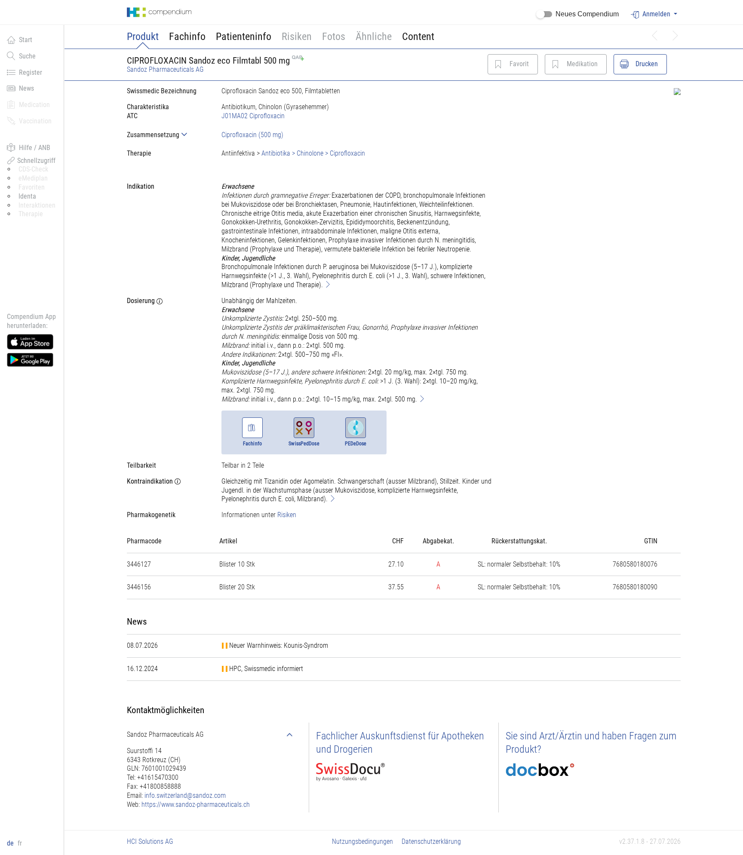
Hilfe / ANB (34, 148)
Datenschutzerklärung (431, 841)
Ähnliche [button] (374, 37)
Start (25, 40)
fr (20, 843)
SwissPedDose (304, 444)
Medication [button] (34, 105)
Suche (27, 56)
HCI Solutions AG (150, 841)
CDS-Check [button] (33, 169)
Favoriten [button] (31, 187)
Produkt (143, 37)
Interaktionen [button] (36, 205)
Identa (27, 196)
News (26, 88)
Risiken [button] (297, 37)
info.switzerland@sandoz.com (185, 795)
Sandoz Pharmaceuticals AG (165, 69)
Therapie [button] (30, 214)
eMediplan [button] (33, 178)
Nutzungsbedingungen (362, 841)
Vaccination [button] (35, 121)
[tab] (167, 134)
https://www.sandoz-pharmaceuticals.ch (195, 804)
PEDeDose (356, 444)
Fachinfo (187, 37)
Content (418, 37)
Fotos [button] (333, 37)
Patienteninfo (243, 37)
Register (30, 72)
